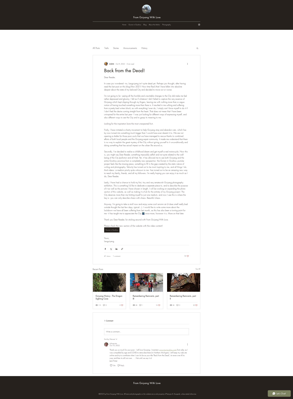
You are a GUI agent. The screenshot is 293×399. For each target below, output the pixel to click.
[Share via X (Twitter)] (111, 249)
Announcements (130, 48)
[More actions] (187, 63)
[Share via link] (122, 249)
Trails (106, 48)
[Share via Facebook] (105, 249)
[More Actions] (187, 344)
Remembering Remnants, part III (146, 297)
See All (198, 269)
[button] (197, 48)
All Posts (96, 48)
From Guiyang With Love (146, 17)
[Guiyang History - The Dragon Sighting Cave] (109, 282)
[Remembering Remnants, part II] (183, 282)
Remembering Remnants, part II (183, 297)
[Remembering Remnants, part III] (146, 282)
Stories (116, 48)
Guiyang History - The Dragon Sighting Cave (109, 297)
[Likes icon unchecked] (111, 365)
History (144, 48)
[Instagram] (199, 24)
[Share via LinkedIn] (116, 249)
